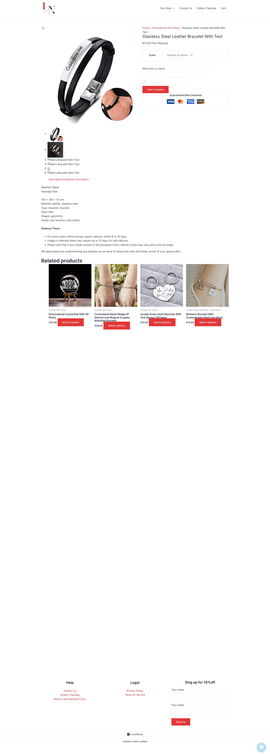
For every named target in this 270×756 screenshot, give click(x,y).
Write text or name (153, 68)
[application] (173, 8)
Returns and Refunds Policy (70, 699)
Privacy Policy (135, 690)
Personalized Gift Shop (165, 27)
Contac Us (186, 8)
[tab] (55, 179)
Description (55, 179)
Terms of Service (135, 694)
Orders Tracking (206, 8)
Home (146, 27)
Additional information (75, 179)
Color (152, 55)
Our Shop (165, 8)
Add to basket (155, 89)
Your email (177, 705)
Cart (223, 8)
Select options (116, 325)
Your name (177, 689)
